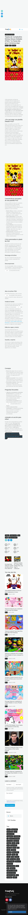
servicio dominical (10, 866)
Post (19, 535)
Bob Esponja (9, 831)
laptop (8, 850)
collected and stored (11, 801)
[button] (19, 29)
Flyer (18, 843)
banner (8, 829)
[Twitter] (2, 11)
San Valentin (9, 863)
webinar (14, 877)
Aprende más (14, 908)
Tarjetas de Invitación (9, 34)
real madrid (13, 859)
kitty (18, 847)
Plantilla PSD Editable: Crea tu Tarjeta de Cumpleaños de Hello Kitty (14, 726)
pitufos (8, 856)
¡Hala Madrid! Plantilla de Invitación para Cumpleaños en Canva (13, 591)
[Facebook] (2, 14)
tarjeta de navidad (11, 875)
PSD (6, 537)
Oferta (13, 854)
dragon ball (16, 840)
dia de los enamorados (14, 838)
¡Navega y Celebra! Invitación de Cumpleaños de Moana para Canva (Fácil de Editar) (14, 679)
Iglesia (14, 847)
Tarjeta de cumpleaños (12, 870)
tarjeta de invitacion (13, 537)
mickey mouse (13, 535)
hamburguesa (14, 845)
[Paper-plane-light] (2, 16)
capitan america (10, 834)
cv (7, 838)
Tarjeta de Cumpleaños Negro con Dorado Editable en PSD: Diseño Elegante (14, 749)
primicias (17, 856)
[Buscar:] (14, 815)
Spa (8, 868)
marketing (13, 850)
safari (18, 859)
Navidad (9, 854)
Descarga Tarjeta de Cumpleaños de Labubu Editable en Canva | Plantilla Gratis (13, 703)
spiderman (12, 868)
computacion (9, 836)
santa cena (18, 861)
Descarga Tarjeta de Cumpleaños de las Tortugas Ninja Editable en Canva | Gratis (14, 773)
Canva (15, 831)
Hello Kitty (9, 847)
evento (13, 843)
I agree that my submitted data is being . (15, 801)
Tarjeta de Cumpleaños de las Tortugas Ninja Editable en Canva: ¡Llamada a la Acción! (14, 655)
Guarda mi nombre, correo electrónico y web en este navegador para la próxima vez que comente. (15, 789)
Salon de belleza (10, 861)
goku (8, 845)
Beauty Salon (14, 829)
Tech (17, 875)
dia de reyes (9, 840)
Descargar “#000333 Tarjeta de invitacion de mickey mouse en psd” (13, 435)
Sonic (17, 866)
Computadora (17, 836)
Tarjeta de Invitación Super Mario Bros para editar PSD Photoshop (13, 632)
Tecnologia (9, 877)
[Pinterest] (6, 899)
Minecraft (9, 852)
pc (16, 854)
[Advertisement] (14, 14)
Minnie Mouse (15, 852)
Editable (7, 535)
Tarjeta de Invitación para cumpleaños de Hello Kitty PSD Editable (13, 609)
